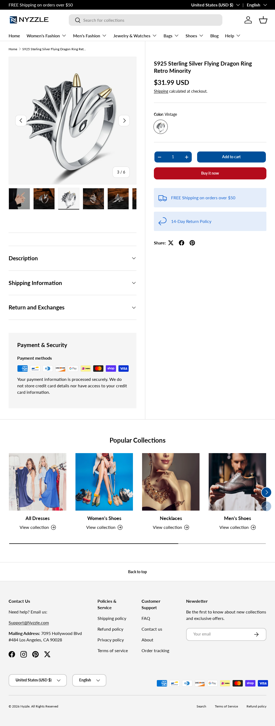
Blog (214, 35)
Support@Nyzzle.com (29, 622)
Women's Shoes (104, 518)
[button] (263, 20)
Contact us (152, 628)
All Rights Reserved (44, 706)
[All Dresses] (37, 482)
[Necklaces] (171, 482)
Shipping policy (111, 618)
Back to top (137, 571)
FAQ (146, 618)
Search (201, 706)
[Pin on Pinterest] (192, 242)
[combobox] (145, 20)
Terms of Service (226, 706)
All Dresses (38, 518)
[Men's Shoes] (237, 482)
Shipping (161, 91)
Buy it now (210, 173)
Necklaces (171, 518)
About (147, 639)
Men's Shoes (237, 518)
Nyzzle (25, 706)
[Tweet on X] (170, 242)
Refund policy (110, 628)
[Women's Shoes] (104, 482)
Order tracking (155, 650)
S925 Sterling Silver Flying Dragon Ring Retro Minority (54, 49)
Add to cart (231, 156)
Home (14, 35)
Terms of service (112, 650)
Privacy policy (110, 639)
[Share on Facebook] (181, 242)
